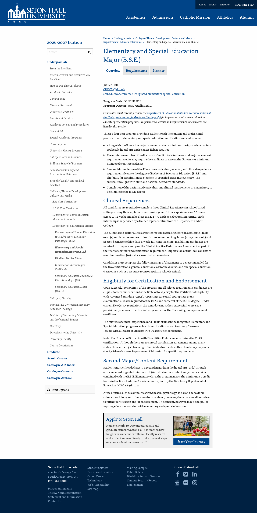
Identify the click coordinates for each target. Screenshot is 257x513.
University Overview (62, 111)
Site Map (92, 488)
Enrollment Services (61, 118)
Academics (136, 17)
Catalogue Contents (60, 371)
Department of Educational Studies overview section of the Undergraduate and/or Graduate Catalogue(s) (157, 115)
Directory (55, 325)
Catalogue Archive (59, 377)
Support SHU (244, 4)
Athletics (225, 17)
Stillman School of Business (66, 163)
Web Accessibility (98, 484)
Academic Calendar (61, 92)
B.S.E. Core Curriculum (65, 208)
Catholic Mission (195, 17)
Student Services (97, 467)
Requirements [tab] (136, 70)
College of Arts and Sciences (66, 156)
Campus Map (57, 98)
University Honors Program (66, 150)
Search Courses (57, 358)
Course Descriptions (61, 345)
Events (212, 4)
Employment (135, 484)
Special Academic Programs (66, 137)
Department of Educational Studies (72, 225)
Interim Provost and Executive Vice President (70, 76)
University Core (59, 143)
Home (106, 38)
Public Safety (135, 472)
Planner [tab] (158, 70)
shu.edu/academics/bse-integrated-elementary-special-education (144, 93)
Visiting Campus (137, 467)
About (202, 4)
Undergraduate (57, 61)
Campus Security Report (142, 480)
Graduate (53, 351)
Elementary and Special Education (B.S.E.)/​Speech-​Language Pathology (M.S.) (75, 236)
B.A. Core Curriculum (64, 201)
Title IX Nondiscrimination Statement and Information (65, 494)
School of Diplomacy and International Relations (64, 171)
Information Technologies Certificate (70, 266)
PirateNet (225, 4)
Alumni (247, 17)
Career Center (95, 476)
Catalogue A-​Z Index (61, 364)
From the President (61, 68)
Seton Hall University (63, 467)
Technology (94, 480)
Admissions (162, 17)
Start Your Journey (191, 441)
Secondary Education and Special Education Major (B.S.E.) (74, 277)
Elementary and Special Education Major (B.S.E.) (70, 249)
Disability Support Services (143, 476)
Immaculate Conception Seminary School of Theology (70, 306)
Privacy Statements (60, 488)
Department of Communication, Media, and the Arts (70, 216)
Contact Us (55, 501)
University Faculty (61, 338)
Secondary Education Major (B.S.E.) (71, 288)
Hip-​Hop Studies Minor (68, 258)
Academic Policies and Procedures (69, 124)
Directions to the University (66, 332)
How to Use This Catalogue (65, 85)
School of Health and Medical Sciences (67, 182)
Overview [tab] (113, 70)
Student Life (57, 131)
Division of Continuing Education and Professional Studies (69, 317)
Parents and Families (100, 472)
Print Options (60, 389)
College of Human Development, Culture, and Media (68, 193)
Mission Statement (61, 105)
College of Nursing (61, 298)
